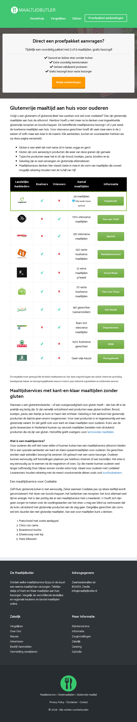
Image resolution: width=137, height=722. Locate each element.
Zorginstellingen (81, 636)
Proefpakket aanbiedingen (105, 18)
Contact (84, 702)
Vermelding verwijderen (23, 651)
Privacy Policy (56, 702)
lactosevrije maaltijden (100, 432)
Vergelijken (58, 18)
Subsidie (77, 651)
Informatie (78, 631)
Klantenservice (80, 626)
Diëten (76, 18)
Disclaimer (72, 702)
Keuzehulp (37, 18)
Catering (77, 646)
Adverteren (16, 641)
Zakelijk (76, 641)
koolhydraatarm (112, 472)
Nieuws (14, 636)
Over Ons (15, 631)
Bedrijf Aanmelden (21, 646)
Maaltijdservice (48, 695)
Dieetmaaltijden (66, 695)
